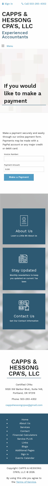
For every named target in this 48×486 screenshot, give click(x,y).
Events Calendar (24, 458)
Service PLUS (25, 438)
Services (25, 427)
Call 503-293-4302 (35, 3)
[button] (3, 46)
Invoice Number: (11, 154)
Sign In (9, 3)
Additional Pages (24, 450)
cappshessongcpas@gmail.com (24, 405)
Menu (10, 46)
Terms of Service (26, 482)
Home (25, 419)
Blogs (25, 446)
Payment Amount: (12, 165)
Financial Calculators (25, 434)
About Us (24, 423)
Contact (25, 431)
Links (25, 442)
